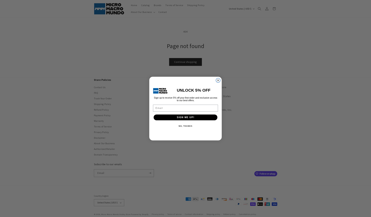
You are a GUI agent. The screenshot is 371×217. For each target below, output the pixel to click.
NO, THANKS (185, 126)
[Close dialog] (218, 80)
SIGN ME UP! (185, 117)
